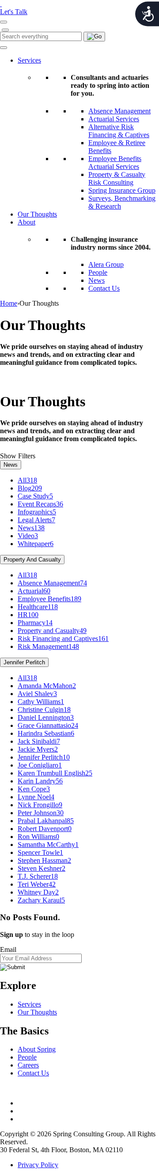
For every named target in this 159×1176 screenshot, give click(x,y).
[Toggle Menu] (3, 47)
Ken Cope (34, 789)
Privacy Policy (38, 1165)
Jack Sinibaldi (39, 741)
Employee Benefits (49, 599)
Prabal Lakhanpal (46, 820)
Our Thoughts (37, 214)
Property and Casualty (52, 630)
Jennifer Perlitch (24, 662)
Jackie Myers (38, 749)
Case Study (35, 496)
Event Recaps (40, 504)
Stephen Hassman (44, 860)
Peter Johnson (41, 812)
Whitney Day (38, 892)
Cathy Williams (41, 701)
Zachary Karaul (41, 900)
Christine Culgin (44, 709)
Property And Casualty (32, 559)
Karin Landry (40, 781)
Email (8, 949)
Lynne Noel (36, 797)
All (27, 480)
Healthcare (38, 606)
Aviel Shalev (37, 693)
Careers (28, 1065)
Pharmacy (35, 622)
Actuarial (34, 591)
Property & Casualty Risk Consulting (116, 178)
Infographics (37, 512)
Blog (30, 488)
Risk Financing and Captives (63, 638)
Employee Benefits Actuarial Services (114, 162)
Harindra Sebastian (46, 733)
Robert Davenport (45, 828)
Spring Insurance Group (121, 190)
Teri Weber (37, 884)
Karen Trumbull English (55, 773)
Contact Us (104, 288)
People (97, 272)
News (96, 280)
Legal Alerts (36, 520)
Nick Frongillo (40, 805)
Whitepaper (35, 543)
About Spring (37, 1049)
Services (29, 60)
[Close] (5, 30)
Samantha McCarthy (48, 844)
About (26, 222)
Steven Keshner (41, 868)
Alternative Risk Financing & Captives (118, 131)
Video (28, 535)
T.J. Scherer (38, 876)
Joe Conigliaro (40, 765)
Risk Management (48, 646)
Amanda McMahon (47, 685)
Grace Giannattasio (48, 725)
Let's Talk (13, 11)
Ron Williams (38, 836)
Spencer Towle (40, 852)
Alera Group (106, 264)
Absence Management (119, 111)
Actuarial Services (113, 119)
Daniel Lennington (46, 717)
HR (28, 614)
